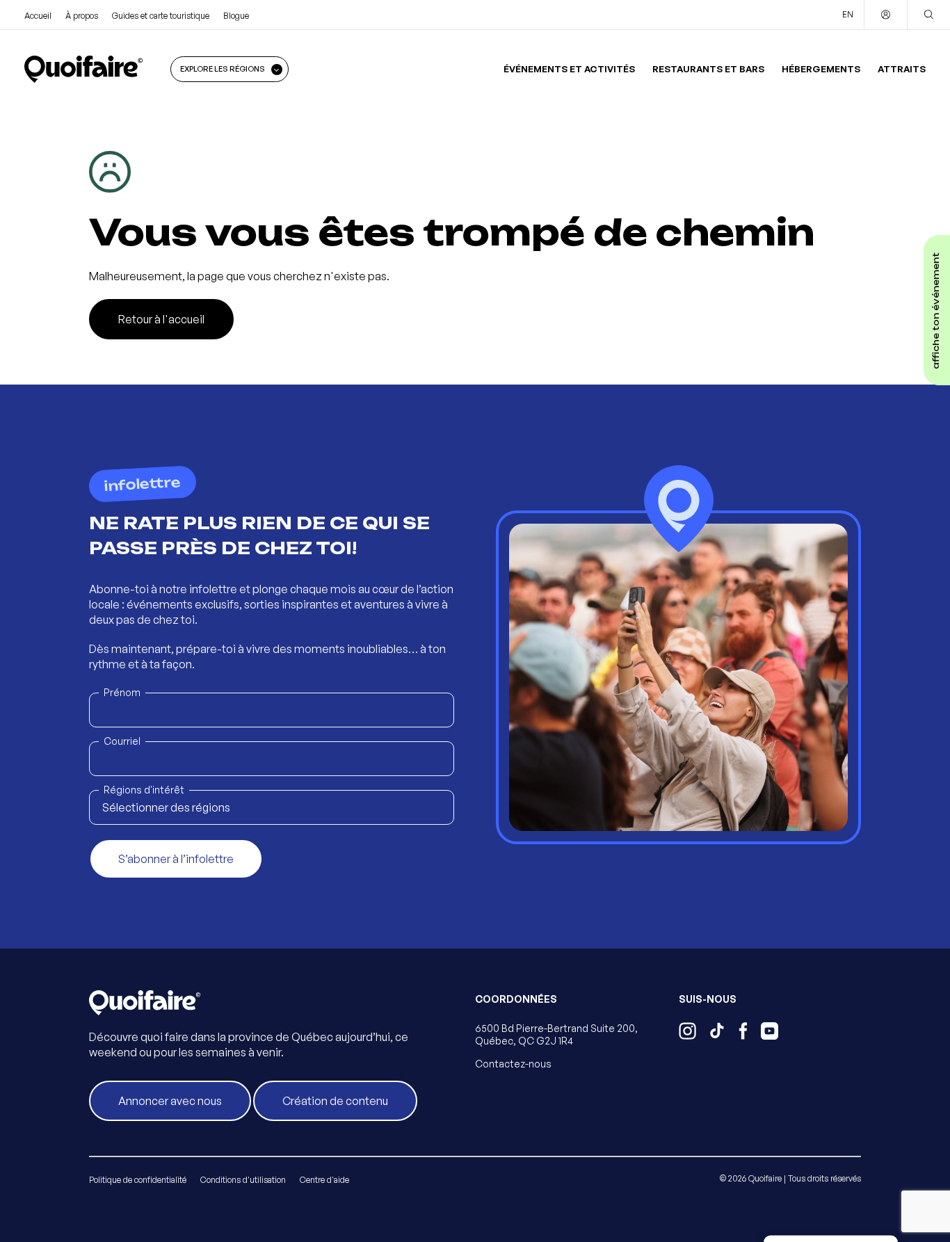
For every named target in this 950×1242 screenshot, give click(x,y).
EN (847, 14)
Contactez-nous (513, 1064)
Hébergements (821, 68)
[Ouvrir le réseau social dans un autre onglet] (687, 1032)
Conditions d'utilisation (243, 1180)
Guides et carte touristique (160, 15)
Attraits (902, 68)
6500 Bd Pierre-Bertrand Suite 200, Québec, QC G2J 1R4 (556, 1034)
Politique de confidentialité (137, 1180)
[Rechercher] (928, 14)
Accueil (37, 15)
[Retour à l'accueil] (83, 69)
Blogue (236, 15)
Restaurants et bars (708, 68)
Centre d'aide (324, 1180)
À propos (81, 15)
